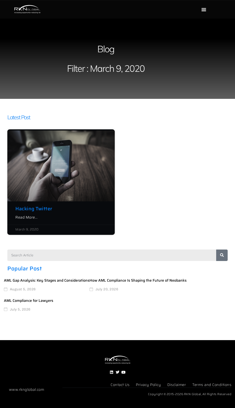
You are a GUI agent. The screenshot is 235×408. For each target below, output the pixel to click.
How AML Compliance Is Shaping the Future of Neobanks (138, 280)
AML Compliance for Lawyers (28, 300)
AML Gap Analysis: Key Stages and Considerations (47, 280)
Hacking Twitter (33, 208)
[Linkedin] (111, 372)
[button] (204, 9)
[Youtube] (123, 372)
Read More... (26, 217)
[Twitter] (117, 372)
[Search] (222, 255)
